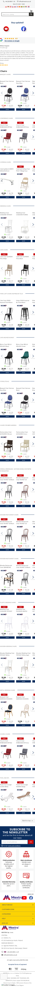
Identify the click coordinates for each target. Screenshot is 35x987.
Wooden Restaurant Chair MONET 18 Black (23, 566)
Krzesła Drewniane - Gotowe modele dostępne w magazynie (15, 470)
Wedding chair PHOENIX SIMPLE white (21, 610)
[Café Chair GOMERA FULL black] (25, 274)
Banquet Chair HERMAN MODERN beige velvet (22, 698)
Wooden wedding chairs (8, 646)
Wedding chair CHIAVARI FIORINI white (22, 214)
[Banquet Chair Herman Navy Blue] (25, 99)
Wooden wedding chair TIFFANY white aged (23, 654)
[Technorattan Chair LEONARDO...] (25, 449)
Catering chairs (5, 162)
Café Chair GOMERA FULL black (22, 257)
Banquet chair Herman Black (23, 389)
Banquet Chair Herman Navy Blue (23, 82)
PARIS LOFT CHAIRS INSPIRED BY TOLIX (11, 294)
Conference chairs (6, 118)
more (7, 109)
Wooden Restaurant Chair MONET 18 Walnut (22, 479)
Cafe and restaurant (7, 337)
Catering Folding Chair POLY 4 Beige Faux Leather (23, 170)
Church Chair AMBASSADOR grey (22, 126)
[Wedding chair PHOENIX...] (25, 627)
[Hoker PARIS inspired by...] (25, 318)
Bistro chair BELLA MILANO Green (22, 345)
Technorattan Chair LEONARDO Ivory (22, 433)
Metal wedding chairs (7, 690)
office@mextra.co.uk (25, 1)
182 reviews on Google (11, 41)
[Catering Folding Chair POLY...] (25, 186)
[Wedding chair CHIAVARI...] (25, 230)
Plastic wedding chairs (8, 602)
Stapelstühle (4, 381)
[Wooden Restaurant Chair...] (25, 495)
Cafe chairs (4, 250)
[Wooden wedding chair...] (25, 670)
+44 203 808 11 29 (10, 1)
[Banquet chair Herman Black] (25, 406)
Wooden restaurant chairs (9, 515)
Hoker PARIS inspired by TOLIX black (22, 301)
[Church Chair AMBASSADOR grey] (23, 142)
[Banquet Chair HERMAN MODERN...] (25, 714)
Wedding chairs (5, 206)
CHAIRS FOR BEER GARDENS (8, 425)
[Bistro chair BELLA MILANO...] (25, 362)
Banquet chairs (5, 74)
